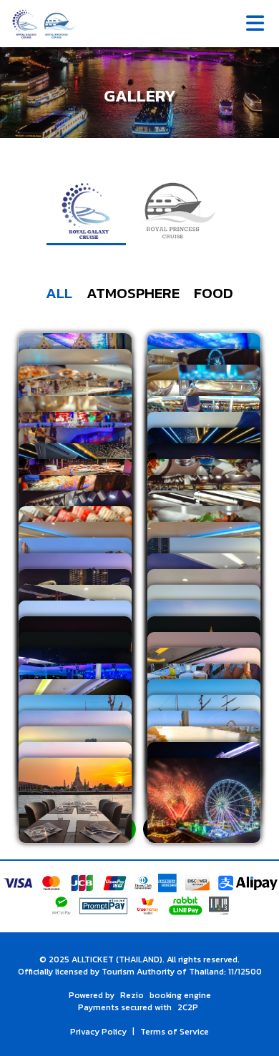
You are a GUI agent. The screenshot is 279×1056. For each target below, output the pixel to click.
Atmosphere (133, 293)
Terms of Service (174, 1031)
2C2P (187, 1007)
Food (213, 293)
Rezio (132, 995)
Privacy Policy (98, 1031)
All (59, 293)
